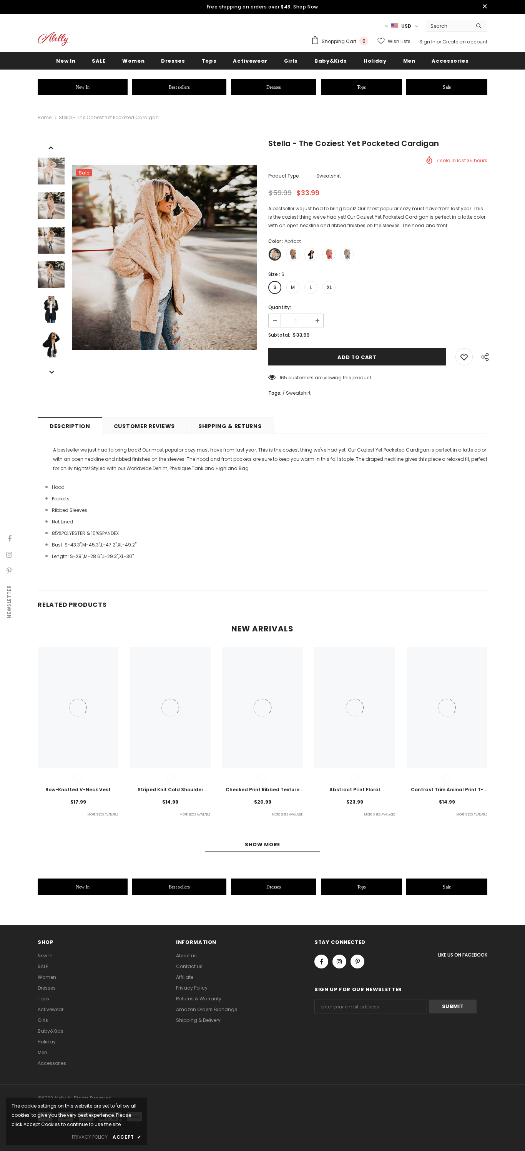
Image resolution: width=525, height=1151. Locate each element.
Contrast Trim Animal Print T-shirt (447, 790)
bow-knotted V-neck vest (78, 789)
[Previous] (51, 147)
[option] (164, 257)
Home (45, 117)
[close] (484, 7)
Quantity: (279, 307)
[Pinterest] (357, 961)
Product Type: (284, 176)
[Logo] (53, 39)
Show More (262, 844)
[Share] (483, 356)
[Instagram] (339, 961)
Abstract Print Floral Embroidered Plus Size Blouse (355, 790)
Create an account (464, 41)
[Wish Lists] (464, 356)
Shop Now (305, 6)
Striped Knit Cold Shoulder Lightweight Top (170, 790)
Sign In (428, 41)
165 (283, 377)
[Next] (51, 372)
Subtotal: (279, 335)
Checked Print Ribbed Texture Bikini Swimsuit (262, 790)
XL (329, 287)
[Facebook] (321, 961)
